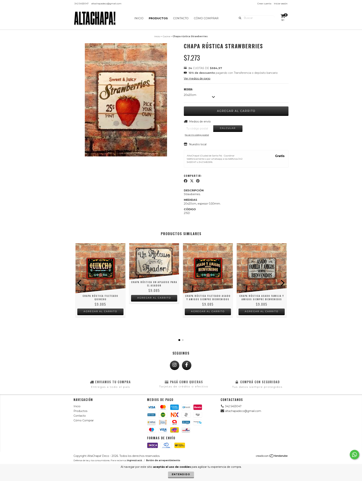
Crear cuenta (264, 3)
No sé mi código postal (197, 134)
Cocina (166, 36)
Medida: (188, 89)
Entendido (181, 474)
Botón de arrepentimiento (163, 460)
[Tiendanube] (271, 457)
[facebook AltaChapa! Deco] (186, 365)
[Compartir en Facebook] (185, 181)
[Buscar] (239, 17)
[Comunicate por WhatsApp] (354, 454)
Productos (158, 18)
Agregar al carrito (100, 311)
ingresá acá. (134, 460)
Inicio (138, 18)
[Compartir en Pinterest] (197, 181)
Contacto (181, 18)
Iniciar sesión (281, 3)
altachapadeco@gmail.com (106, 3)
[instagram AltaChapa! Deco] (174, 365)
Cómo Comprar (206, 18)
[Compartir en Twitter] (192, 181)
